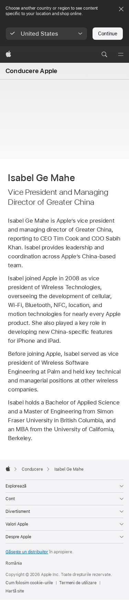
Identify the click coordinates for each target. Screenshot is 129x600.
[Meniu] (120, 54)
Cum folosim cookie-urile (29, 582)
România (14, 563)
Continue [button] (107, 33)
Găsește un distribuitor (27, 552)
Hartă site (15, 591)
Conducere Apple (31, 71)
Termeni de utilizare (78, 582)
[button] (46, 33)
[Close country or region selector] (121, 9)
